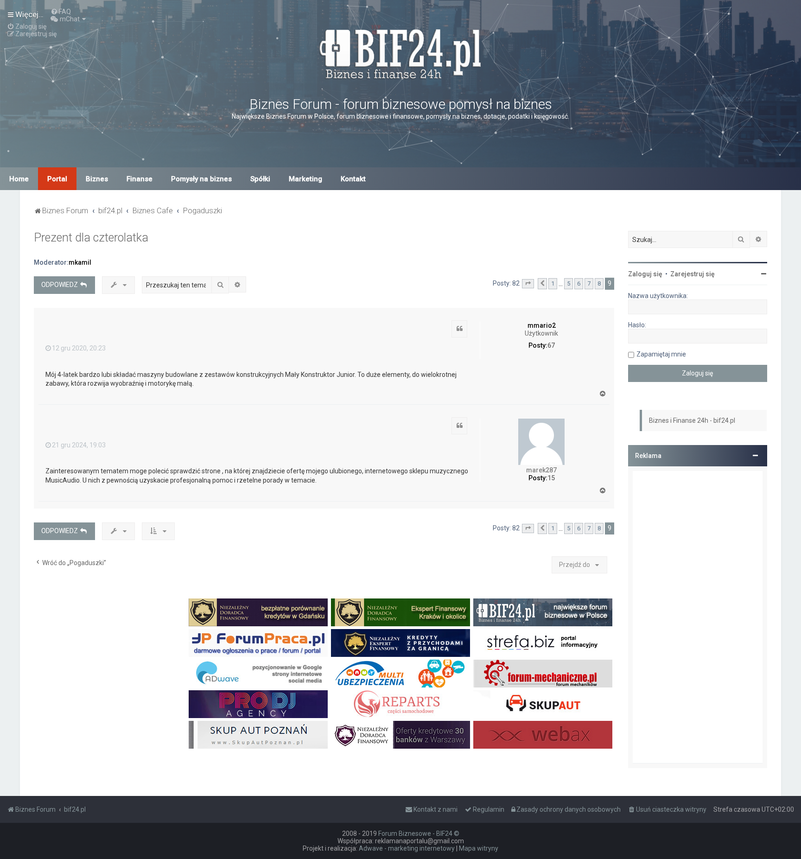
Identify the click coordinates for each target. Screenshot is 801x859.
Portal (57, 179)
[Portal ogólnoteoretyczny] (542, 643)
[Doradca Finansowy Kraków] (400, 612)
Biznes (97, 179)
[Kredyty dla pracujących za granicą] (400, 643)
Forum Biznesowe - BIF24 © (418, 833)
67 (551, 345)
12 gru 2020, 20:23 (79, 348)
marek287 (541, 470)
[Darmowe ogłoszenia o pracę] (258, 643)
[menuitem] (61, 11)
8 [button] (599, 283)
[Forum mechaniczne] (542, 673)
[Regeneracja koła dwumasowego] (400, 704)
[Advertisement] (698, 617)
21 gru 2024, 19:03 (79, 445)
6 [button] (578, 283)
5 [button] (568, 283)
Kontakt (353, 179)
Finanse (140, 179)
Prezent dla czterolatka (91, 237)
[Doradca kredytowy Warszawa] (400, 734)
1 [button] (552, 283)
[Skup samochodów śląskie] (542, 704)
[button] (528, 283)
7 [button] (589, 283)
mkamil (80, 262)
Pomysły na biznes (201, 179)
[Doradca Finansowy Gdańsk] (258, 612)
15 (551, 478)
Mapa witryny (478, 848)
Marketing (305, 179)
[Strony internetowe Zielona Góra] (258, 673)
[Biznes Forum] (400, 52)
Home (19, 179)
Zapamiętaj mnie (661, 354)
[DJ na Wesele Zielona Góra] (258, 704)
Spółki (260, 179)
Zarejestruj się (692, 274)
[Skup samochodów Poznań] (258, 734)
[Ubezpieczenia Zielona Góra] (400, 673)
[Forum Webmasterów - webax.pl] (542, 734)
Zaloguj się (645, 274)
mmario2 (542, 325)
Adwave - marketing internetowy (407, 848)
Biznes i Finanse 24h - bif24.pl (692, 420)
